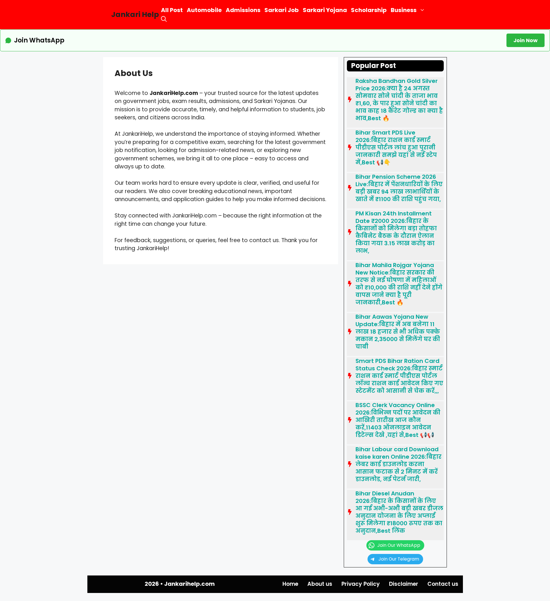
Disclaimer (403, 584)
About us (319, 584)
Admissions (243, 10)
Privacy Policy (360, 584)
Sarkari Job (281, 10)
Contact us (442, 584)
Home (290, 584)
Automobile (204, 10)
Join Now (525, 40)
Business (404, 10)
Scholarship (369, 10)
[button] (164, 19)
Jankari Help (135, 14)
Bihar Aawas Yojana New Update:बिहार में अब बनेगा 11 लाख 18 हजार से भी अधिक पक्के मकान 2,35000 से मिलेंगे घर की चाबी (397, 332)
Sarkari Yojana (325, 10)
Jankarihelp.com (189, 584)
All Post (172, 10)
